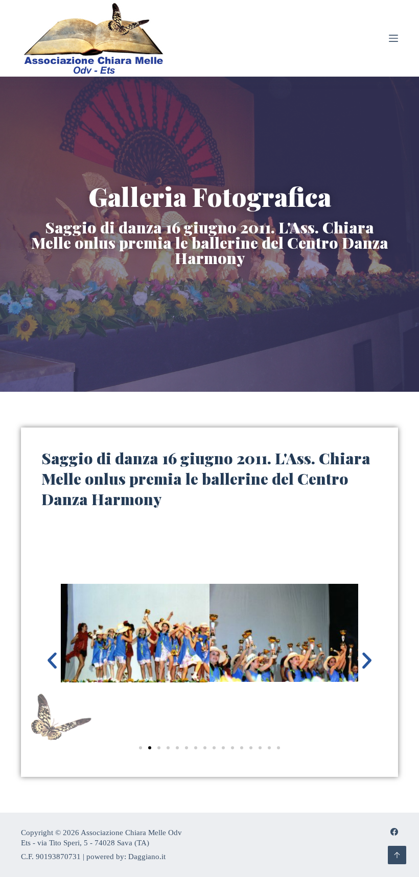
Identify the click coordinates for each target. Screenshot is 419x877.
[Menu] (393, 38)
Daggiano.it (147, 856)
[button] (52, 660)
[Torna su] (397, 855)
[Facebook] (394, 832)
